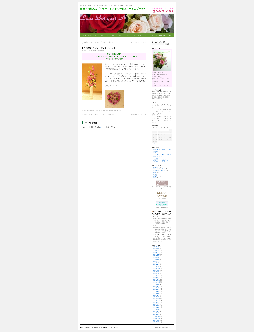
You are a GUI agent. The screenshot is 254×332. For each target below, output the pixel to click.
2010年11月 (156, 318)
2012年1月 (156, 297)
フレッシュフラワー (99, 110)
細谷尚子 (101, 50)
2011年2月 (156, 313)
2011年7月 (156, 306)
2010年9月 (156, 322)
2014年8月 (156, 259)
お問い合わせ (163, 35)
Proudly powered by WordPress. (162, 327)
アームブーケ (157, 158)
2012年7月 (156, 288)
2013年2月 (156, 277)
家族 (154, 174)
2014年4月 (156, 263)
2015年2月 (156, 257)
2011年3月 (156, 311)
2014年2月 (156, 265)
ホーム (84, 35)
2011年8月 (156, 304)
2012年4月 (156, 293)
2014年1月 (156, 266)
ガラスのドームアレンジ (159, 161)
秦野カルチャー (157, 156)
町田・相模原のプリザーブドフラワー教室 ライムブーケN (112, 8)
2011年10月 (156, 300)
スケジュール (137, 35)
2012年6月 (156, 290)
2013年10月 (156, 270)
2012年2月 (156, 295)
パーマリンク (117, 110)
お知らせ (91, 110)
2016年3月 (156, 248)
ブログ (171, 35)
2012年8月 (156, 286)
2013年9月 (156, 272)
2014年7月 (156, 261)
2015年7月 (156, 256)
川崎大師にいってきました (160, 160)
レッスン (100, 35)
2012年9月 (156, 284)
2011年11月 (156, 298)
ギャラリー (146, 35)
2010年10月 (156, 320)
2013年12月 (156, 268)
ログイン (103, 127)
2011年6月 (156, 307)
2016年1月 (156, 252)
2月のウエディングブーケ (138, 42)
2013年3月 (156, 275)
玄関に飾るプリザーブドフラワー (162, 154)
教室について (92, 35)
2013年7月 (156, 273)
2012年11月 (156, 281)
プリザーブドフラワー (125, 35)
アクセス (154, 35)
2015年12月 (156, 254)
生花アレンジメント (111, 35)
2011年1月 (156, 315)
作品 (107, 110)
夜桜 (154, 153)
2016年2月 (156, 250)
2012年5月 (156, 291)
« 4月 (153, 144)
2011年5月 (156, 309)
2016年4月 (156, 247)
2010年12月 (156, 316)
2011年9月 (156, 302)
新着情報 (111, 110)
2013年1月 (156, 279)
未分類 (155, 178)
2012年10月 (156, 282)
